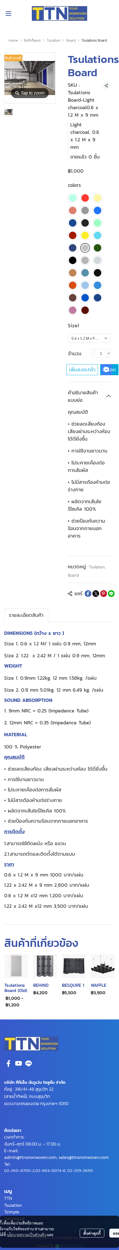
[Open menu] (8, 13)
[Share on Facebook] (88, 593)
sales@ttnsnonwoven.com (84, 1157)
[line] (28, 1063)
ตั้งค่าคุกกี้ (92, 1233)
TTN (8, 1198)
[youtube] (18, 1063)
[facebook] (8, 1063)
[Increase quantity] (108, 353)
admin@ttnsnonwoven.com (30, 1157)
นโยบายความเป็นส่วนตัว (26, 1234)
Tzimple (11, 1211)
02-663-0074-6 (50, 1170)
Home (13, 40)
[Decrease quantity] (93, 353)
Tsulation (53, 40)
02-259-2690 (80, 1170)
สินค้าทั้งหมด (32, 40)
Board (71, 40)
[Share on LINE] (111, 593)
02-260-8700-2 (19, 1170)
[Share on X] (95, 593)
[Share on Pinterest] (103, 593)
